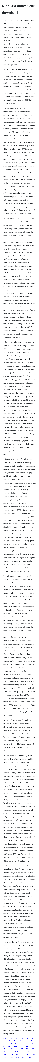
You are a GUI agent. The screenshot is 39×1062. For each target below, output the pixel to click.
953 (11, 1043)
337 (27, 1038)
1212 (10, 1038)
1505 (4, 1049)
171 (21, 1046)
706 (4, 1041)
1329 (11, 1049)
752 (27, 1049)
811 (4, 1051)
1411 (4, 1043)
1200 (4, 1054)
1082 (29, 1051)
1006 (17, 1057)
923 (33, 1038)
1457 (4, 1057)
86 (4, 1046)
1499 (9, 1046)
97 (16, 1049)
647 (22, 1038)
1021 (29, 1057)
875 (15, 1046)
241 (26, 1043)
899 (31, 1041)
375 (28, 1054)
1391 (33, 1049)
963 (15, 1041)
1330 (22, 1051)
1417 (10, 1051)
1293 (11, 1054)
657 (23, 1057)
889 (32, 1043)
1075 (11, 1057)
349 (16, 1038)
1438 (26, 1046)
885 (4, 1038)
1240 (33, 1054)
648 (20, 1041)
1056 (4, 1060)
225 (22, 1049)
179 (33, 1046)
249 (26, 1041)
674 (17, 1054)
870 (16, 1043)
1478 (16, 1051)
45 (21, 1043)
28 (9, 1041)
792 (22, 1054)
